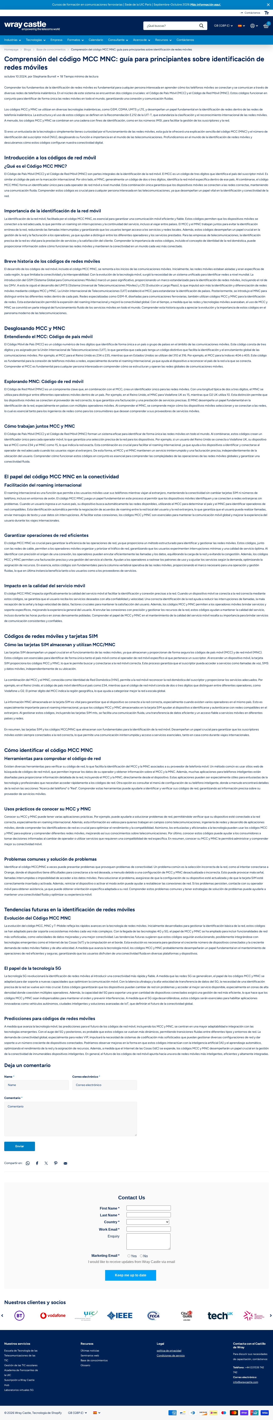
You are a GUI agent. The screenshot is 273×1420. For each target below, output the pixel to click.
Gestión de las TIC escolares (21, 1365)
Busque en (201, 25)
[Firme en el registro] (254, 26)
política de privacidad (169, 1350)
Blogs (27, 49)
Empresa (56, 40)
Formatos (73, 40)
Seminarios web (90, 1355)
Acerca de (140, 40)
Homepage (11, 49)
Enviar (19, 1146)
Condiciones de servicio (171, 1355)
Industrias (10, 40)
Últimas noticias (90, 1350)
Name (9, 1077)
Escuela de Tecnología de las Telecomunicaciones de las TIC (21, 1355)
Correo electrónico (86, 1077)
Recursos (161, 40)
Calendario (96, 40)
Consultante (116, 40)
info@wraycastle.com (245, 1382)
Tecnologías (34, 40)
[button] (2, 1316)
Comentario (13, 1098)
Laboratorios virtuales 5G (18, 1390)
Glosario (85, 1365)
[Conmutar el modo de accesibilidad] (266, 12)
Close (268, 5)
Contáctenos (185, 40)
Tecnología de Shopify (47, 1413)
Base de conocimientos (50, 49)
